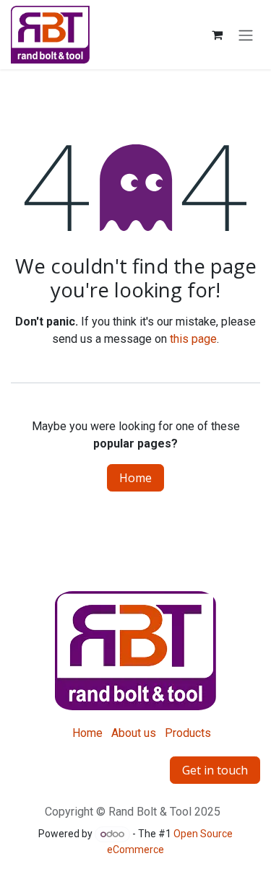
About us (133, 733)
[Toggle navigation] (245, 34)
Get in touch (215, 770)
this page (193, 339)
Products (188, 733)
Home (135, 478)
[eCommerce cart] (216, 34)
